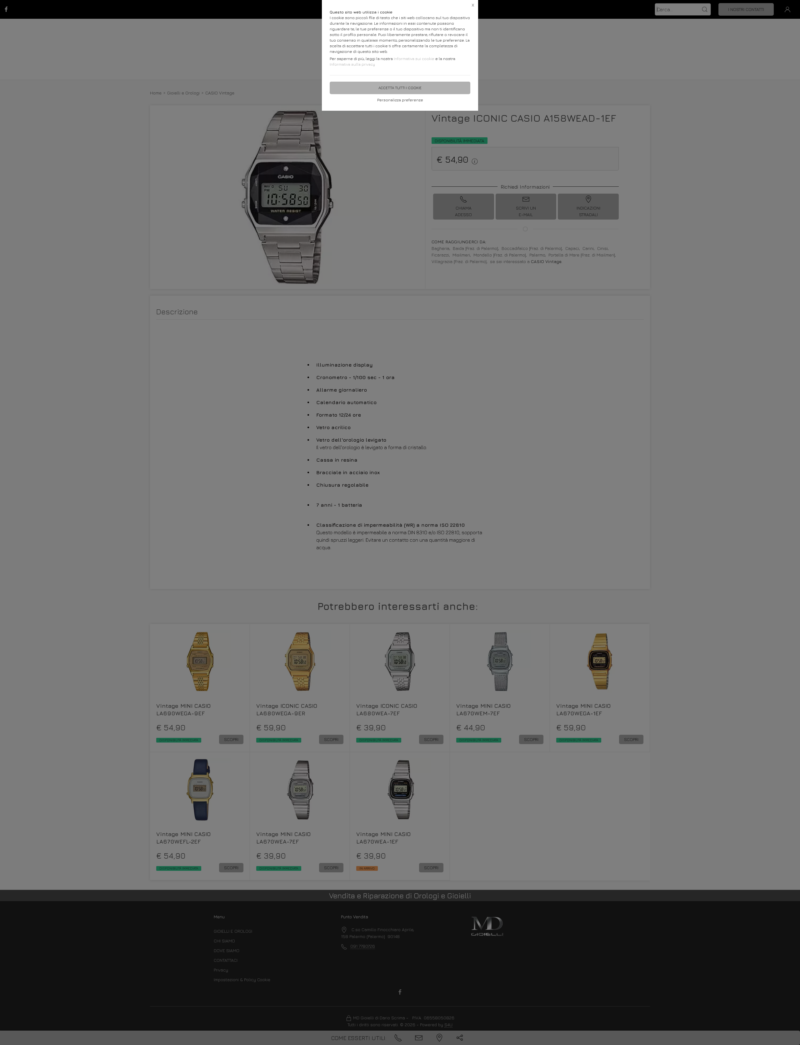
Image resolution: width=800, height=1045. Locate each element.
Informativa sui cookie (414, 58)
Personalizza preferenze (400, 100)
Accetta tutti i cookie (400, 87)
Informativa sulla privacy (352, 64)
